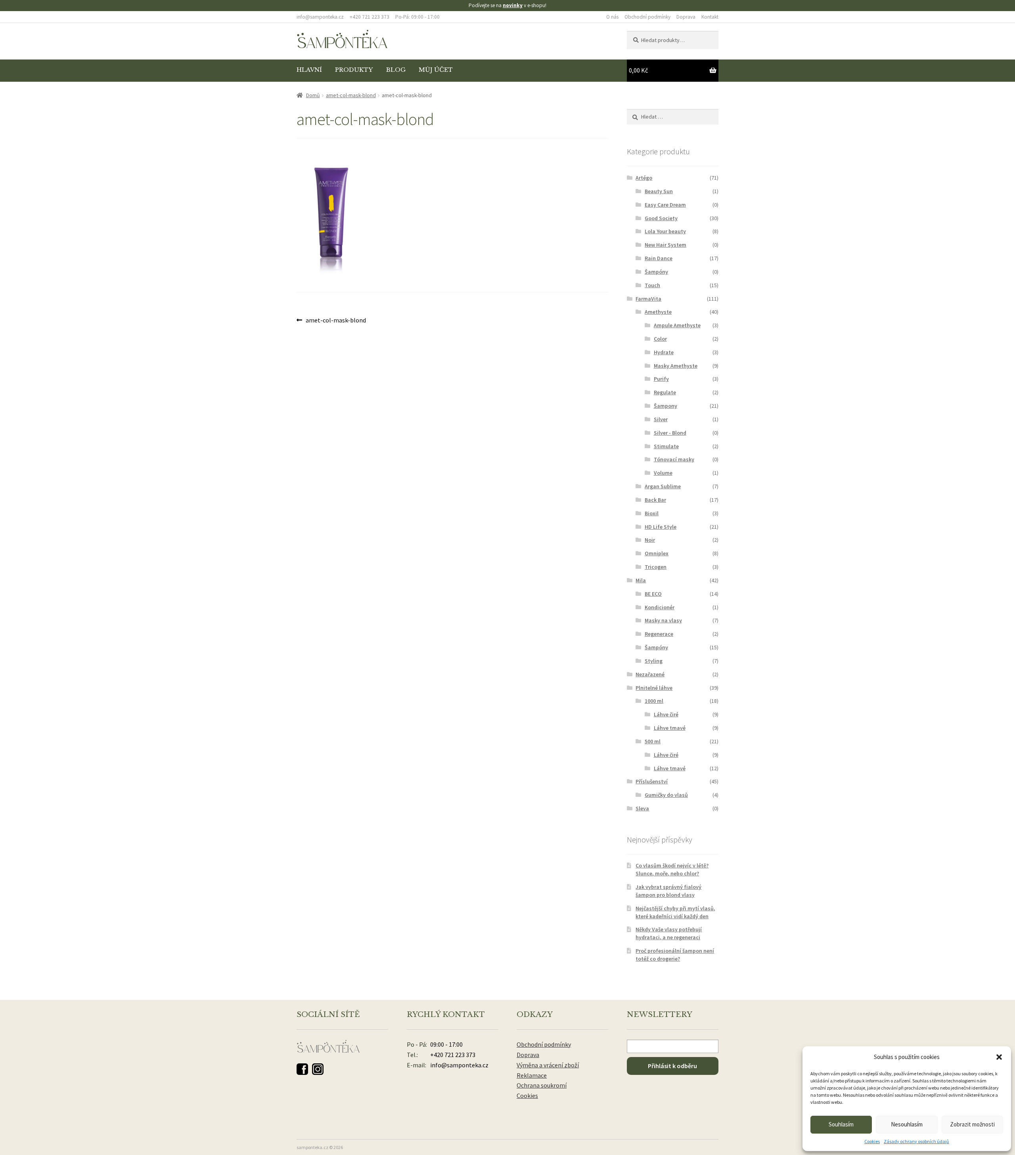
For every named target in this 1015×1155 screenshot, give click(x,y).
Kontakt (709, 16)
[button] (999, 1057)
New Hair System (665, 244)
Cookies (872, 1141)
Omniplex (656, 553)
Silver (661, 419)
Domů (313, 95)
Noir (650, 539)
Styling (654, 660)
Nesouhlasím (907, 1124)
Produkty (354, 69)
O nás (612, 16)
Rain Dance (658, 258)
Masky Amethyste (675, 365)
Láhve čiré (666, 714)
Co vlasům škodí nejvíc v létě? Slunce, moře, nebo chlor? (672, 869)
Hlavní (309, 69)
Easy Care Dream (665, 204)
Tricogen (655, 566)
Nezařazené (650, 674)
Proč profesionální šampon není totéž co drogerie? (675, 954)
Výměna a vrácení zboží (548, 1065)
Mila (641, 580)
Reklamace (532, 1075)
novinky (513, 5)
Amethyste (658, 311)
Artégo (644, 177)
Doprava (685, 16)
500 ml (653, 741)
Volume (663, 472)
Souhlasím (841, 1124)
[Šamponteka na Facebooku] (302, 1069)
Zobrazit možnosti (972, 1124)
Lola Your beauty (665, 231)
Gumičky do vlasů (666, 794)
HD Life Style (660, 526)
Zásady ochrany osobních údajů (916, 1141)
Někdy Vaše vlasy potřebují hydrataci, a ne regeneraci (669, 933)
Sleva (642, 808)
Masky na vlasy (663, 620)
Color (660, 338)
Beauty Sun (659, 191)
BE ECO (653, 593)
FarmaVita (648, 298)
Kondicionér (659, 607)
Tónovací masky (674, 459)
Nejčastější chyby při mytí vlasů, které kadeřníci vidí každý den (675, 912)
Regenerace (659, 633)
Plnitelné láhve (654, 687)
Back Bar (655, 499)
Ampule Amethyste (677, 325)
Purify (661, 378)
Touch (652, 285)
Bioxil (652, 513)
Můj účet (436, 69)
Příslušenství (652, 781)
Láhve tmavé (670, 727)
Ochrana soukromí (542, 1085)
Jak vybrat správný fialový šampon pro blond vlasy (668, 890)
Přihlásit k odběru (672, 1066)
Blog (396, 69)
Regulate (665, 392)
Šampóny (656, 271)
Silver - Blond (670, 432)
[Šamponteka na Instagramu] (318, 1069)
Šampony (665, 405)
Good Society (661, 218)
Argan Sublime (663, 486)
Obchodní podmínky (647, 16)
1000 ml (654, 700)
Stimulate (666, 446)
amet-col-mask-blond (351, 95)
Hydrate (664, 352)
